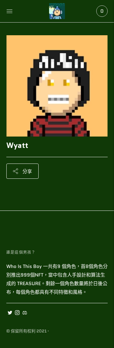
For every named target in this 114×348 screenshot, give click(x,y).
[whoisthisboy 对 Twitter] (10, 313)
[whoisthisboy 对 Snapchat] (24, 313)
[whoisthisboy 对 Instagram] (17, 313)
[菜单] (9, 11)
